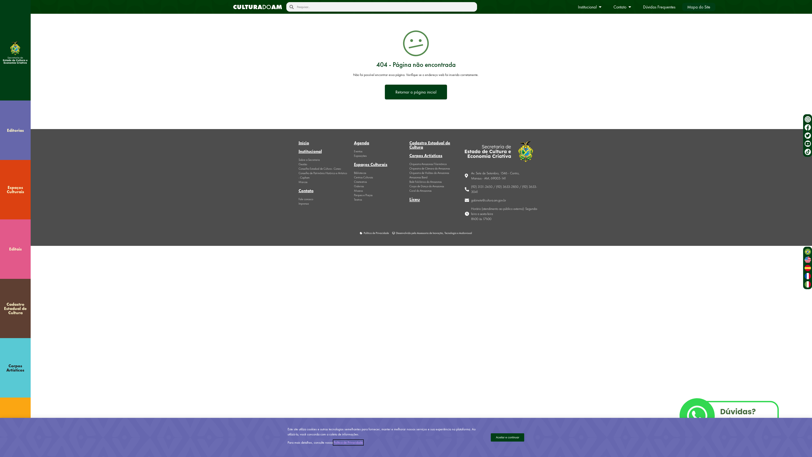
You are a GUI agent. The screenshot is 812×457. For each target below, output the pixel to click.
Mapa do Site (698, 7)
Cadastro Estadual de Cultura (15, 308)
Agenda (361, 143)
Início (304, 143)
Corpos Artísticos (15, 368)
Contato (619, 7)
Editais (15, 249)
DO (257, 7)
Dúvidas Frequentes (659, 7)
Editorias (15, 130)
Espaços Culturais (15, 189)
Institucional (587, 7)
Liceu (414, 199)
